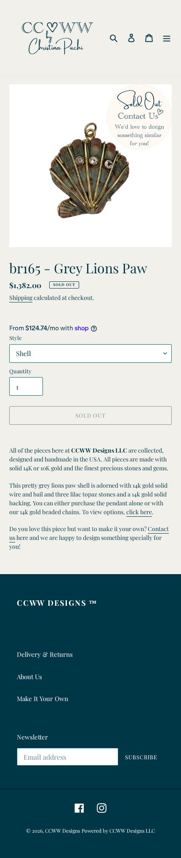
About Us (29, 676)
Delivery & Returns (45, 654)
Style (15, 337)
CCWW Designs (62, 830)
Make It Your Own (42, 698)
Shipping (20, 298)
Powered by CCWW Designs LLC (118, 830)
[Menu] (167, 37)
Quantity (20, 371)
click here (139, 512)
